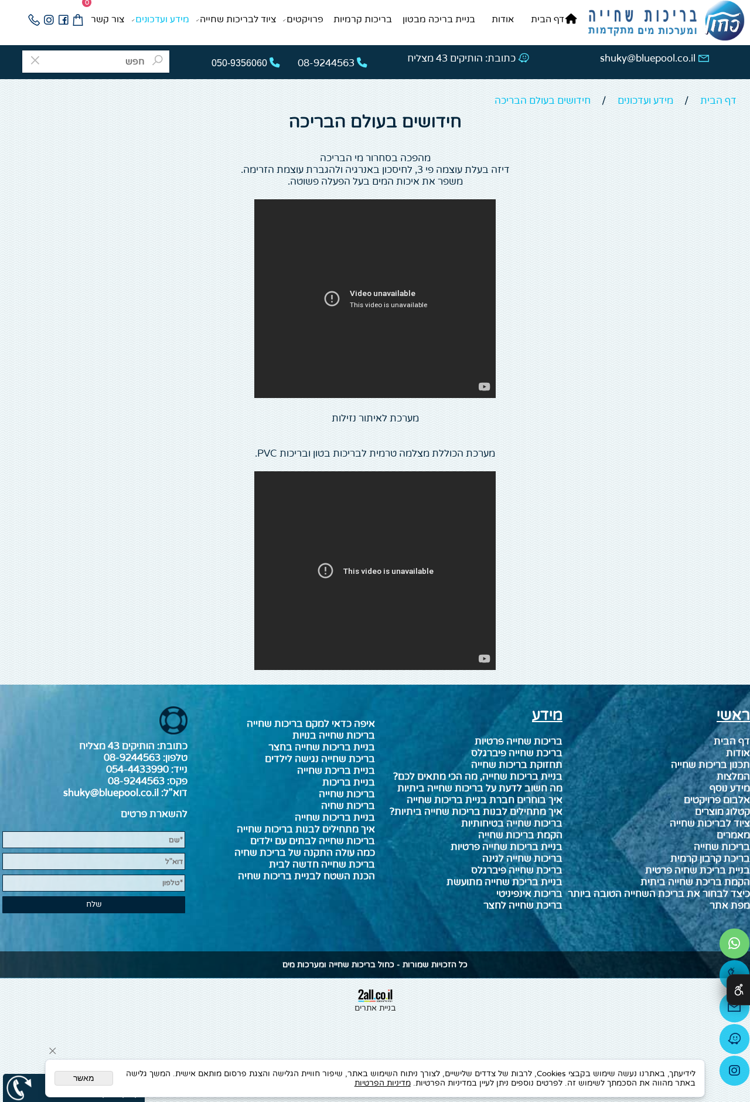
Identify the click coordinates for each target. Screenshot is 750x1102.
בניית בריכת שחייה (336, 771)
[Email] (734, 1010)
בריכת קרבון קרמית (710, 859)
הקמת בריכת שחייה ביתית (695, 882)
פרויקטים (305, 19)
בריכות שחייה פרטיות (518, 741)
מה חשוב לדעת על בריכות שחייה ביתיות (479, 788)
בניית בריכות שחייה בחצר (321, 747)
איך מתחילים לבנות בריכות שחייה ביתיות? (476, 812)
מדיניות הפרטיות (382, 1083)
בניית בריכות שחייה (335, 818)
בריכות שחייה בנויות (333, 736)
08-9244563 (132, 758)
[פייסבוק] (63, 20)
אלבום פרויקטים (717, 800)
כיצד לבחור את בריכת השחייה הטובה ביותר (659, 894)
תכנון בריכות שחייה (710, 765)
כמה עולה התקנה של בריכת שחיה (304, 853)
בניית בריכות (348, 782)
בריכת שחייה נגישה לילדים (320, 759)
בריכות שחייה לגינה (522, 859)
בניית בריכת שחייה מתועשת (504, 882)
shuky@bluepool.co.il (648, 58)
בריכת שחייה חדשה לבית (322, 864)
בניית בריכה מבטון (439, 19)
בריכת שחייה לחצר (522, 905)
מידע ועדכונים (162, 19)
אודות (503, 19)
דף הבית (547, 19)
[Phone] (33, 20)
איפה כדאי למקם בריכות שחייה (311, 724)
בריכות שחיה (348, 806)
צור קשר (108, 19)
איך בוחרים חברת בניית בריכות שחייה (484, 800)
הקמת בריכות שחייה (520, 835)
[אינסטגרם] (48, 20)
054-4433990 (137, 770)
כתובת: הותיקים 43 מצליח (461, 58)
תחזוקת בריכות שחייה (516, 765)
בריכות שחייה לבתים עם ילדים (312, 841)
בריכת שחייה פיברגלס (516, 870)
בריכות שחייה (722, 847)
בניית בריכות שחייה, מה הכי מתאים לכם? (477, 777)
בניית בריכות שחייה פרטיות (506, 847)
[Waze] (734, 1041)
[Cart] (77, 20)
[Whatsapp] (734, 946)
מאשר (83, 1078)
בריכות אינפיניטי (529, 894)
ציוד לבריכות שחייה (238, 19)
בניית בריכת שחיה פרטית (697, 870)
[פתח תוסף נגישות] (738, 989)
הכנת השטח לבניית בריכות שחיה (306, 876)
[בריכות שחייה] (665, 21)
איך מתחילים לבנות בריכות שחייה (306, 829)
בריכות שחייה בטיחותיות (511, 823)
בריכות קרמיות (362, 19)
